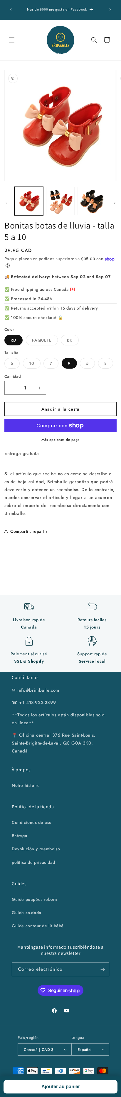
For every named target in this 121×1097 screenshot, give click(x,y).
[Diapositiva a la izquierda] (6, 202)
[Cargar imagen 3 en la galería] (92, 201)
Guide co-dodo (26, 912)
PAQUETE (45, 341)
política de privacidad (33, 862)
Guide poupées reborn (34, 899)
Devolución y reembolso (36, 849)
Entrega (19, 836)
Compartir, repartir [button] (28, 531)
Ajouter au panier (60, 1086)
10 (35, 364)
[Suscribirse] (102, 969)
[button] (11, 39)
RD (13, 340)
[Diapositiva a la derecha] (114, 202)
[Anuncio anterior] (10, 9)
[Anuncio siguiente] (110, 9)
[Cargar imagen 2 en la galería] (60, 201)
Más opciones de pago (60, 439)
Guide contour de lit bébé (38, 926)
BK (73, 341)
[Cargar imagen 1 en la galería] (28, 201)
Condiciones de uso (32, 822)
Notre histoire (26, 785)
